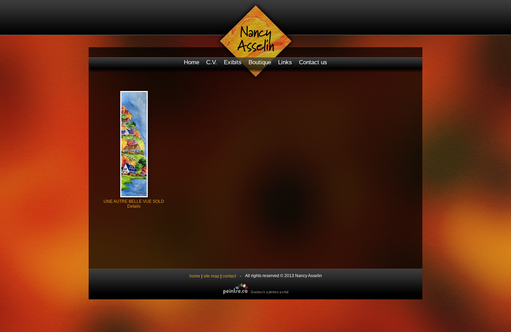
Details (133, 206)
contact (229, 276)
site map (211, 276)
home (194, 276)
